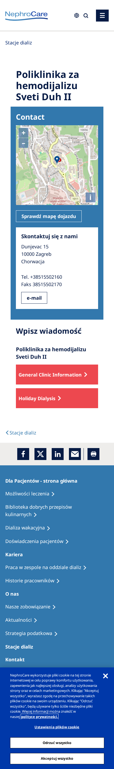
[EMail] (75, 454)
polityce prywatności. (39, 716)
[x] (40, 454)
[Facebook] (23, 454)
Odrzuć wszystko (57, 742)
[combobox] (41, 36)
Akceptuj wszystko (57, 758)
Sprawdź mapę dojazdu (48, 216)
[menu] (102, 16)
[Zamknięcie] (105, 676)
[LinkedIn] (58, 454)
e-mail (34, 298)
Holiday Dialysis (37, 398)
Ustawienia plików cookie (56, 727)
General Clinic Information (50, 374)
